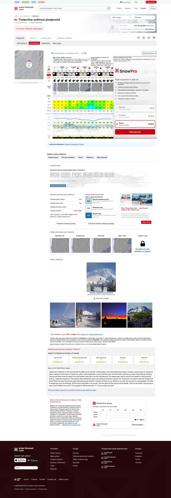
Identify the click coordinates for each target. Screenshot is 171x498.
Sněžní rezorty (55, 453)
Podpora (34, 479)
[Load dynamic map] (29, 65)
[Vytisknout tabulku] (154, 37)
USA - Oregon (25, 16)
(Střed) (34, 43)
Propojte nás (51, 479)
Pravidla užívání (19, 489)
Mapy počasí (57, 43)
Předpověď (20, 38)
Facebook (138, 453)
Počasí (119, 8)
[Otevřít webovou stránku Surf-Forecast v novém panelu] (17, 2)
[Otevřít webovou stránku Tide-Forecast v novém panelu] (34, 2)
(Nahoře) (22, 43)
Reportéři (76, 462)
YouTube (138, 462)
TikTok (137, 459)
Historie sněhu (46, 38)
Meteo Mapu (98, 342)
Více (49, 88)
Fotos (52, 466)
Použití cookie (42, 489)
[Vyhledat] (109, 8)
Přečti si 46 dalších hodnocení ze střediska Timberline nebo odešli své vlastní (72, 390)
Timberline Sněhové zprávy (66, 223)
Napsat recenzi (70, 394)
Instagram (138, 456)
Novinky (127, 8)
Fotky (136, 8)
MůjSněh (53, 469)
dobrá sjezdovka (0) (64, 216)
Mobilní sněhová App (80, 459)
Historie (80, 157)
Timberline (35, 16)
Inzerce (26, 479)
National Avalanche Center (74, 144)
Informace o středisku (64, 38)
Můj (143, 8)
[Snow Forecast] (23, 8)
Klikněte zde (54, 344)
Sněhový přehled (56, 459)
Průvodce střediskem (68, 157)
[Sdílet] (149, 37)
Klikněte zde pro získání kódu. (71, 425)
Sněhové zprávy (53, 157)
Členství (76, 453)
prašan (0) (53, 216)
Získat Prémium (151, 2)
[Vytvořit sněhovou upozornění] (144, 37)
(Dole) (46, 43)
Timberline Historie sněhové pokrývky (101, 223)
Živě (31, 38)
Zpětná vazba (63, 479)
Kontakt (42, 479)
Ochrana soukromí (31, 489)
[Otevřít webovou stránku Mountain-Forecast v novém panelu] (25, 2)
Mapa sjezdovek (102, 157)
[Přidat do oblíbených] (138, 37)
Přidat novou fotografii (102, 298)
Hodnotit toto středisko (56, 394)
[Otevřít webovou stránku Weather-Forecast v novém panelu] (41, 2)
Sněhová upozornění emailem (83, 456)
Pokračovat (135, 131)
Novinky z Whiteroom (57, 462)
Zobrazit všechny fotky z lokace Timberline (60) (101, 294)
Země (15, 16)
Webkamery (90, 157)
